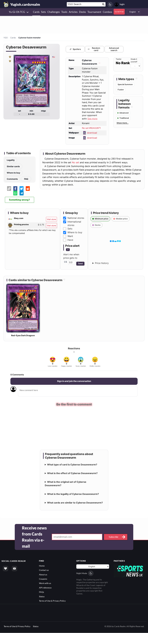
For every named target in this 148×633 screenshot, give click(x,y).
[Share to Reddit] (28, 188)
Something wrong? (19, 200)
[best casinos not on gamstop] (130, 571)
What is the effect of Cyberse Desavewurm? (72, 473)
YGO (5, 37)
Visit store (51, 219)
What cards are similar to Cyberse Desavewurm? (75, 502)
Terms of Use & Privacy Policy (52, 601)
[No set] (9, 57)
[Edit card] (99, 63)
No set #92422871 (91, 128)
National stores (75, 217)
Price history (102, 263)
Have (70, 239)
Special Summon (125, 84)
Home (42, 566)
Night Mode (81, 573)
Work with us (45, 583)
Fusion (121, 89)
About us (43, 574)
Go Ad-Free (119, 12)
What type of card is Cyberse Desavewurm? (72, 464)
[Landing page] (6, 4)
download (92, 132)
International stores (74, 223)
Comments (12, 179)
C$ (65, 262)
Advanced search (114, 49)
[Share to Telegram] (22, 193)
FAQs (41, 592)
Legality (11, 160)
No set (75, 162)
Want (70, 236)
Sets (69, 228)
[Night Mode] (110, 4)
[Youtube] (14, 568)
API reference (45, 588)
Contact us (44, 570)
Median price (122, 218)
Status (42, 596)
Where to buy (13, 172)
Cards (13, 37)
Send (80, 263)
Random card (96, 49)
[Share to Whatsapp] (15, 193)
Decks (97, 225)
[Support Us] (5, 568)
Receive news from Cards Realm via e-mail (34, 537)
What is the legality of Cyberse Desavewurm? (73, 494)
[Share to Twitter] (22, 188)
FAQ (26, 179)
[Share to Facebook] (15, 188)
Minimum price (101, 218)
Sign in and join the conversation (74, 381)
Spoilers (77, 49)
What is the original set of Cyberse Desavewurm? (65, 484)
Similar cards (13, 166)
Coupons (43, 579)
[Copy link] (9, 188)
